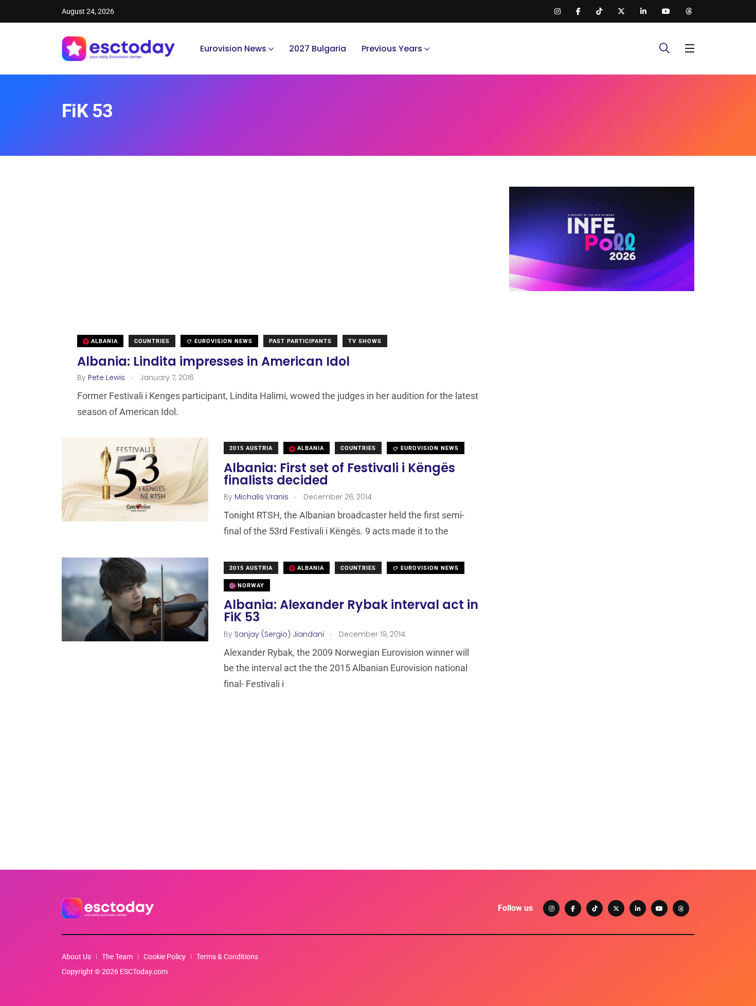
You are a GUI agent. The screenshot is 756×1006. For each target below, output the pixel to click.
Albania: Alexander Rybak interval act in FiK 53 (351, 611)
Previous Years (392, 49)
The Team (117, 957)
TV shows (365, 341)
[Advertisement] (270, 259)
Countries (152, 341)
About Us (76, 957)
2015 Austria (251, 448)
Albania (103, 341)
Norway (250, 585)
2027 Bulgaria (317, 49)
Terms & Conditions (227, 957)
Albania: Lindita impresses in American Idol (213, 360)
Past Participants (300, 341)
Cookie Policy (164, 957)
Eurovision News (233, 49)
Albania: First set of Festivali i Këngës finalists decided (339, 474)
